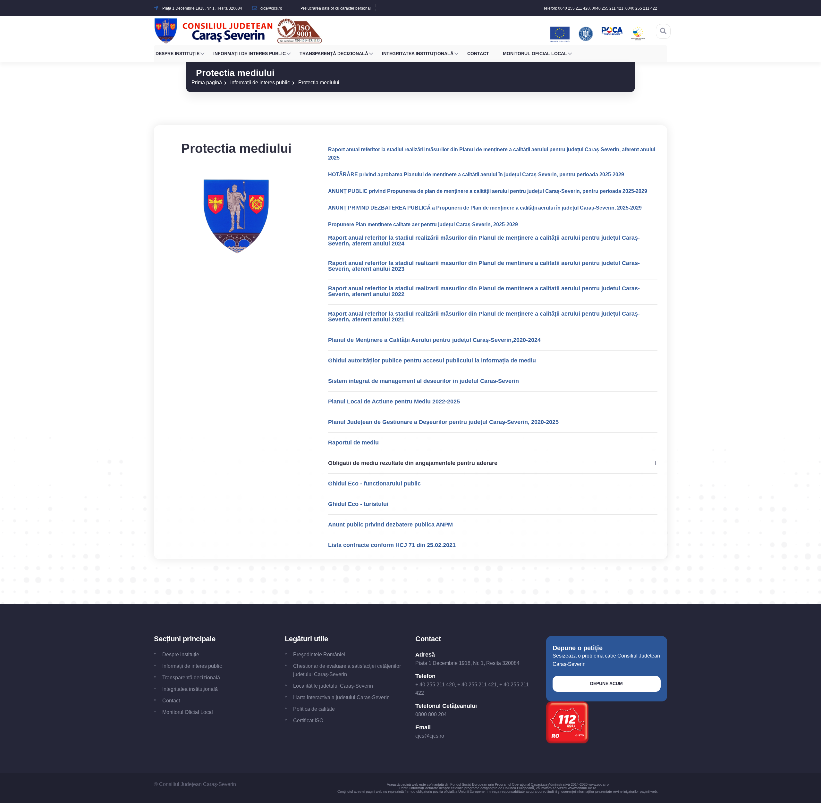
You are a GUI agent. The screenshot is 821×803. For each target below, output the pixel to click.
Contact (478, 53)
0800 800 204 (431, 714)
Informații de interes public (249, 53)
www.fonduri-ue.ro (582, 788)
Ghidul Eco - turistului (358, 504)
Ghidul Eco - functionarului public (374, 483)
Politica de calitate (314, 709)
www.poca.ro (598, 784)
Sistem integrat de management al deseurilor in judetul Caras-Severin (423, 381)
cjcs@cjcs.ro (429, 736)
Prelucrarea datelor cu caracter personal (335, 8)
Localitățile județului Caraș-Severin (333, 686)
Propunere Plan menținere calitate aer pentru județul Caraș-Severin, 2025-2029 (423, 224)
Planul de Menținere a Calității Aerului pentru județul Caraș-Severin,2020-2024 (434, 340)
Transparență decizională (334, 53)
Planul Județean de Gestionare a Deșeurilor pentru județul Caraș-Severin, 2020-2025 (443, 422)
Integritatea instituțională (417, 53)
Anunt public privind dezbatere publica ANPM (390, 524)
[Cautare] (663, 31)
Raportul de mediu (353, 442)
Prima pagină (206, 82)
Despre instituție (177, 53)
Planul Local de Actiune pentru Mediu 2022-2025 (394, 401)
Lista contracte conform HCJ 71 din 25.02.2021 (392, 545)
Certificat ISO (308, 720)
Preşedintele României (319, 654)
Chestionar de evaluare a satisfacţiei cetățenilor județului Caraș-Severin (347, 670)
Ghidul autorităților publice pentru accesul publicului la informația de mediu (432, 360)
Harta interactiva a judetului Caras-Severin (341, 697)
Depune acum (606, 683)
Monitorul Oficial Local (535, 53)
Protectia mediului (318, 82)
